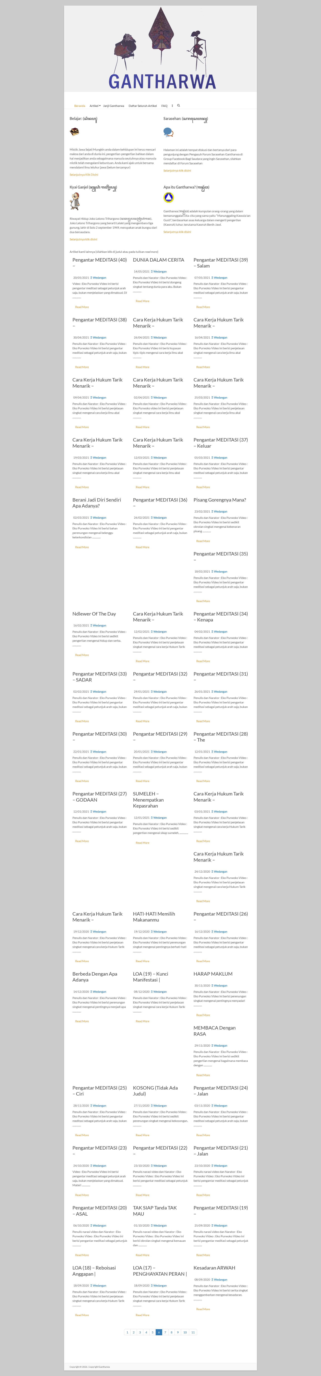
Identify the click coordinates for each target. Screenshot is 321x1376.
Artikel (94, 105)
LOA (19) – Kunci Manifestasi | (150, 977)
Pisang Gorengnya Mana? (220, 500)
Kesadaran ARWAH (214, 1268)
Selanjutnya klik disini (177, 170)
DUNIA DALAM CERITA (158, 260)
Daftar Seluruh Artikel (143, 105)
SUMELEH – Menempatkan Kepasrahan (148, 800)
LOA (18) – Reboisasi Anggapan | (94, 1271)
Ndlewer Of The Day (94, 614)
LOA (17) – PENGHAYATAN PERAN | (160, 1271)
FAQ (164, 105)
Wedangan (99, 277)
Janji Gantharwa (113, 105)
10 (185, 1332)
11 (193, 1332)
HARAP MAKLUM (213, 974)
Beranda (79, 105)
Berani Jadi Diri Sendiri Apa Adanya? (96, 503)
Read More (82, 307)
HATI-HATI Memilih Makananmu (154, 917)
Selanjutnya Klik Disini (84, 174)
